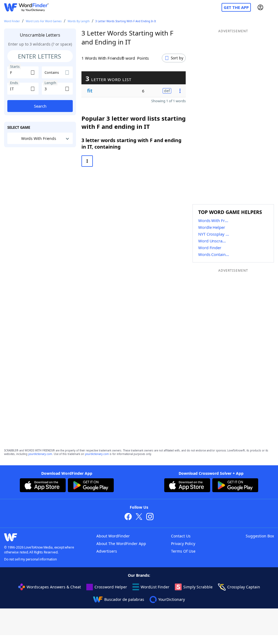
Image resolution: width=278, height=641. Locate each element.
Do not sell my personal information (30, 559)
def (167, 90)
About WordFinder (113, 536)
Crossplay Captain (243, 586)
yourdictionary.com (40, 454)
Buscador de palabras (124, 599)
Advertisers (106, 551)
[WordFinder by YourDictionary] (26, 7)
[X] (139, 517)
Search (40, 106)
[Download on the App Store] (43, 485)
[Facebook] (128, 517)
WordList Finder (155, 586)
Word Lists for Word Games (44, 21)
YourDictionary (171, 599)
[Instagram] (150, 517)
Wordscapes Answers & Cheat (54, 586)
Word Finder (12, 21)
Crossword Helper (110, 586)
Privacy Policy (183, 543)
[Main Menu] (272, 7)
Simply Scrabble (198, 586)
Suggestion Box (260, 536)
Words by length (79, 21)
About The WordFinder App (121, 543)
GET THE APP (236, 7)
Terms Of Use (183, 551)
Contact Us (181, 536)
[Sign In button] (260, 7)
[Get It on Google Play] (91, 485)
